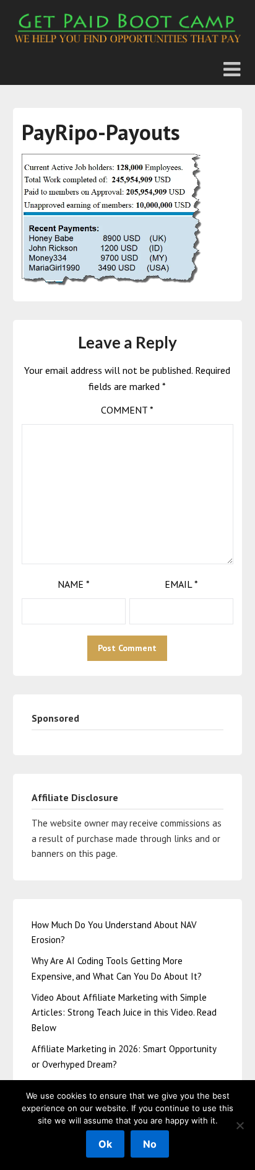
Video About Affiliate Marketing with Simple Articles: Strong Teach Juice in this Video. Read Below (124, 1012)
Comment (127, 410)
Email (181, 584)
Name (74, 584)
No (150, 1144)
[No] (239, 1125)
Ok (105, 1144)
